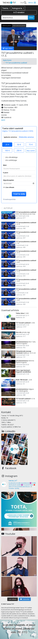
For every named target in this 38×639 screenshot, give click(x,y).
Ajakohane (7, 60)
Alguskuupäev (8, 180)
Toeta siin (19, 194)
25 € (7, 144)
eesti (3, 120)
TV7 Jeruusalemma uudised (16, 63)
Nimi (5, 165)
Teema (5, 8)
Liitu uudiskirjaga (11, 160)
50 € (19, 144)
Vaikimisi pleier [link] (6, 25)
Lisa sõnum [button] (9, 187)
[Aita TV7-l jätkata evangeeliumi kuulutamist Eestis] (19, 509)
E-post (5, 173)
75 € (31, 144)
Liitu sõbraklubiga (11, 157)
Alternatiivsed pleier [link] (19, 25)
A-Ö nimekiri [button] (18, 12)
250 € (19, 150)
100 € (7, 150)
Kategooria (17, 8)
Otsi (31, 17)
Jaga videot (9, 48)
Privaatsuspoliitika (9, 199)
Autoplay (8, 208)
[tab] (10, 137)
